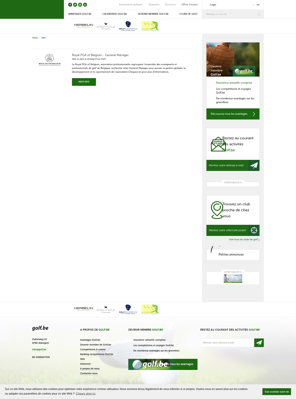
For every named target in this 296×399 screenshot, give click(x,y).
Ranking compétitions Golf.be (96, 354)
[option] (81, 26)
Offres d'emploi (189, 4)
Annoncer (170, 4)
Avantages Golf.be (90, 339)
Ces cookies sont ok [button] (277, 391)
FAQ (82, 359)
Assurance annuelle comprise (234, 82)
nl (253, 5)
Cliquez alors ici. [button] (86, 393)
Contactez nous (88, 373)
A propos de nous (90, 368)
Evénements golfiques (131, 4)
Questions (154, 4)
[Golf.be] (43, 9)
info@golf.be (39, 349)
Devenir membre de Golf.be (95, 344)
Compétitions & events (93, 349)
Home (35, 37)
